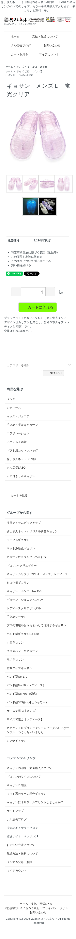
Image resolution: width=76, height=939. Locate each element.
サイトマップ (15, 810)
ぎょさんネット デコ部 (21, 459)
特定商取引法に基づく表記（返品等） (35, 252)
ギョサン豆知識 (17, 785)
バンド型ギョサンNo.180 (23, 633)
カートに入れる (40, 307)
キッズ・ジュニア (18, 416)
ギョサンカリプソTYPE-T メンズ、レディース (37, 574)
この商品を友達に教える (26, 256)
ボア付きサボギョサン (21, 476)
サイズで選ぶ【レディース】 (25, 719)
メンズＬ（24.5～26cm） (22, 75)
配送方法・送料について (22, 853)
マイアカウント (49, 54)
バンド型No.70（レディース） (26, 685)
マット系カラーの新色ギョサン (26, 793)
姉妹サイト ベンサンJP (22, 836)
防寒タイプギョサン (19, 668)
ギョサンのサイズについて (24, 776)
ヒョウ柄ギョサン (18, 582)
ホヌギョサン (15, 642)
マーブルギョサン (18, 539)
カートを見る (19, 54)
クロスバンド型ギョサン (22, 651)
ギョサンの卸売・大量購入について (29, 768)
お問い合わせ (52, 45)
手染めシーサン (17, 616)
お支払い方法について (21, 845)
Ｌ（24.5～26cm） (38, 66)
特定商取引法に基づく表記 (22, 908)
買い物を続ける (21, 265)
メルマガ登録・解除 (19, 862)
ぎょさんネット (48, 918)
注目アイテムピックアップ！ (25, 522)
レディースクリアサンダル (24, 608)
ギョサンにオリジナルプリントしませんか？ (35, 802)
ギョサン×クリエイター (22, 565)
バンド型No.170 (17, 676)
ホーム (15, 36)
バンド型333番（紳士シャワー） (27, 702)
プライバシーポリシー (56, 908)
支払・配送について (45, 36)
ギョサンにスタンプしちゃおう (26, 557)
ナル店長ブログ (21, 45)
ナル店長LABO (16, 467)
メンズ (20, 66)
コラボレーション (18, 433)
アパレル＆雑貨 (17, 442)
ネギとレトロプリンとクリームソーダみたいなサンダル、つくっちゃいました (38, 730)
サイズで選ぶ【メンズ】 (30, 71)
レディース (14, 407)
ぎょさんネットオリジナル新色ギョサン (32, 531)
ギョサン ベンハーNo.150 (24, 591)
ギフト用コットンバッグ (22, 450)
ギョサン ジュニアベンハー (25, 599)
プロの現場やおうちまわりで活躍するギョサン (36, 625)
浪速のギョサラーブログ (22, 827)
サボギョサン (15, 659)
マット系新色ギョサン (21, 548)
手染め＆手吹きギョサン (22, 424)
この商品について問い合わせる (31, 261)
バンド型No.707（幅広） (23, 693)
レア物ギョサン (17, 740)
